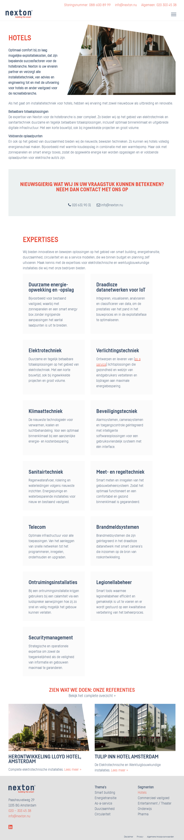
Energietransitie (105, 798)
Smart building (105, 792)
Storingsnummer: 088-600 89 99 (87, 5)
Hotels (142, 792)
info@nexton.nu (126, 5)
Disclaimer (128, 837)
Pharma (143, 814)
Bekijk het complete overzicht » (92, 696)
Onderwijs (145, 809)
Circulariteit (103, 814)
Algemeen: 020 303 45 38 (159, 5)
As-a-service (103, 803)
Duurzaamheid (105, 809)
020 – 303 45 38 (19, 811)
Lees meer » (72, 769)
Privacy (140, 837)
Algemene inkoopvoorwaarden (160, 837)
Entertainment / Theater (154, 803)
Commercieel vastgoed (153, 798)
